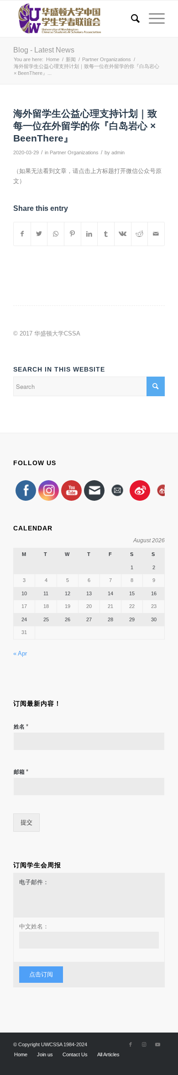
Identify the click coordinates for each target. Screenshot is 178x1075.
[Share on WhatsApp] (55, 234)
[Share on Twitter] (39, 234)
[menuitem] (131, 18)
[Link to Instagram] (144, 1044)
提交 (26, 822)
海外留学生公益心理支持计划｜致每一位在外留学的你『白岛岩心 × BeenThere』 (85, 126)
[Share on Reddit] (139, 234)
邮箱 (21, 771)
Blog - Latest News (43, 50)
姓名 (21, 726)
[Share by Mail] (156, 234)
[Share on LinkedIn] (89, 234)
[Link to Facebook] (130, 1044)
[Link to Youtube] (158, 1044)
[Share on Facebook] (22, 234)
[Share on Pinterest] (72, 234)
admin (118, 152)
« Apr (20, 653)
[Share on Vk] (123, 234)
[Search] (131, 18)
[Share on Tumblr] (106, 234)
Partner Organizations (74, 152)
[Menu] (152, 18)
